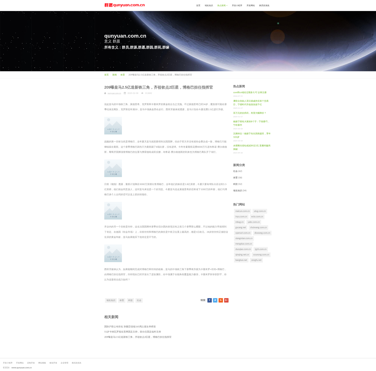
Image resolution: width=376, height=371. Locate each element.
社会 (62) (237, 171)
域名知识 (209, 5)
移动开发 (53, 363)
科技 (130, 300)
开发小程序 (237, 5)
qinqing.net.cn (242, 255)
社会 (139, 300)
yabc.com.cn (254, 222)
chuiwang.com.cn (258, 227)
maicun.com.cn (242, 211)
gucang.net (240, 227)
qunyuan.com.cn (114, 93)
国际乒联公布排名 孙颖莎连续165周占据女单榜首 (130, 326)
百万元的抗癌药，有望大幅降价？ (249, 113)
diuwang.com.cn (262, 233)
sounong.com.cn (261, 255)
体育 (122, 75)
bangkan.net (241, 260)
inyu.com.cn (241, 217)
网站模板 (42, 363)
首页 (198, 5)
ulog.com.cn (260, 211)
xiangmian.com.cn (243, 238)
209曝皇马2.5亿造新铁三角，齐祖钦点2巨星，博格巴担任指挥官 (138, 337)
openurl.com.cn (242, 233)
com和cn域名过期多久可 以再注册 (250, 92)
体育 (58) (237, 178)
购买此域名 (264, 5)
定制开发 (31, 363)
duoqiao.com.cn (243, 249)
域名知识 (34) (239, 191)
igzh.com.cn (260, 249)
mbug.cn (239, 222)
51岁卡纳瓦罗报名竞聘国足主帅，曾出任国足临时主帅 (132, 332)
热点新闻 (221, 5)
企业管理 (64, 363)
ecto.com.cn (257, 217)
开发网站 (251, 5)
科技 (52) (237, 184)
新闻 (114, 75)
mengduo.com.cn (243, 244)
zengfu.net (256, 260)
